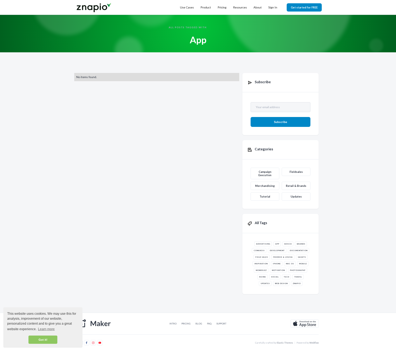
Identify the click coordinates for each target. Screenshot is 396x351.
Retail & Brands (296, 185)
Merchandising (265, 185)
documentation (299, 250)
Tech (286, 277)
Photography (297, 270)
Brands (301, 244)
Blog (199, 323)
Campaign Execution (264, 173)
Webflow (314, 342)
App (277, 244)
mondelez (261, 270)
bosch (288, 244)
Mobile (303, 264)
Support (221, 323)
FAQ (209, 323)
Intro (173, 323)
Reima (262, 277)
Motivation (278, 270)
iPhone (277, 264)
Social (275, 277)
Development (277, 250)
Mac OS (290, 264)
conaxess (259, 250)
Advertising (263, 244)
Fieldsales (296, 171)
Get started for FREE (304, 7)
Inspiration (261, 264)
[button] (187, 7)
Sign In (272, 7)
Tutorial (265, 196)
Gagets (302, 257)
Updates (296, 196)
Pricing (222, 7)
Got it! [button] (43, 339)
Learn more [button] (46, 329)
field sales (261, 257)
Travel (298, 277)
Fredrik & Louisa (283, 257)
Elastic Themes (285, 342)
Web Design (281, 283)
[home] (94, 7)
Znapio (297, 283)
